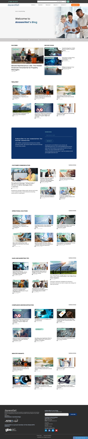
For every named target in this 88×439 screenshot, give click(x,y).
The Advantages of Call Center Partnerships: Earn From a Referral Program (65, 386)
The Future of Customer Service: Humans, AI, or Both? (67, 178)
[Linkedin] (46, 430)
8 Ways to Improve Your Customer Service (68, 67)
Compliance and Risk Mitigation (56, 39)
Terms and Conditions (47, 435)
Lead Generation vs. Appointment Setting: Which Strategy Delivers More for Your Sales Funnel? (20, 272)
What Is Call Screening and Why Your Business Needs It (47, 196)
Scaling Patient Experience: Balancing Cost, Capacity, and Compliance (20, 97)
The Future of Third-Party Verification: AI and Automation (68, 59)
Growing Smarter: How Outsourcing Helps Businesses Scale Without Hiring (44, 226)
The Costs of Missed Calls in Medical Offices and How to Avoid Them (65, 97)
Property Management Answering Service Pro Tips (65, 114)
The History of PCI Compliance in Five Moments (43, 319)
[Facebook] (49, 430)
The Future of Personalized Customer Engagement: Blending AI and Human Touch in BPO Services (20, 290)
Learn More (7, 415)
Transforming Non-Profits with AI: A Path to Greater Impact (68, 49)
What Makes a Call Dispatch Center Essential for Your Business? (66, 243)
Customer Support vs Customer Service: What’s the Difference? (67, 197)
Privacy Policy (39, 435)
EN (71, 1)
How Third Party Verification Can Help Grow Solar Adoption (21, 114)
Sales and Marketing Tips (44, 39)
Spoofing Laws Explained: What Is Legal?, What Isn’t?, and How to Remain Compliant (43, 339)
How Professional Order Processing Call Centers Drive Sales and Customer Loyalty (66, 226)
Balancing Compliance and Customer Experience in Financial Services (43, 386)
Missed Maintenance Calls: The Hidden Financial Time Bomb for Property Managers (26, 67)
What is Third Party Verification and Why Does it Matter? (66, 338)
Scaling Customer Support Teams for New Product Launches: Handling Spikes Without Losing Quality (47, 179)
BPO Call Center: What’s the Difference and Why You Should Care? (21, 244)
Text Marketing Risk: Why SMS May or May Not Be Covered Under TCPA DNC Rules (66, 320)
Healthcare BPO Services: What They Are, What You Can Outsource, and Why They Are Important (44, 244)
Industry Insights (67, 39)
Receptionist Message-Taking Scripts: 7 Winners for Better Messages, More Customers (23, 185)
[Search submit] (68, 2)
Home (16, 11)
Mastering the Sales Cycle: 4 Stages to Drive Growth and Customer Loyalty (39, 272)
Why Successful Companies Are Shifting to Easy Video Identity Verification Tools (21, 339)
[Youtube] (56, 430)
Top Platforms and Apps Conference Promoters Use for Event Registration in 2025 (40, 290)
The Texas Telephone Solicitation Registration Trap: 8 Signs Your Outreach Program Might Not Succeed (43, 115)
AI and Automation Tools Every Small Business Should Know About (21, 386)
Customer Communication (23, 39)
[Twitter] (53, 430)
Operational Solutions (33, 39)
